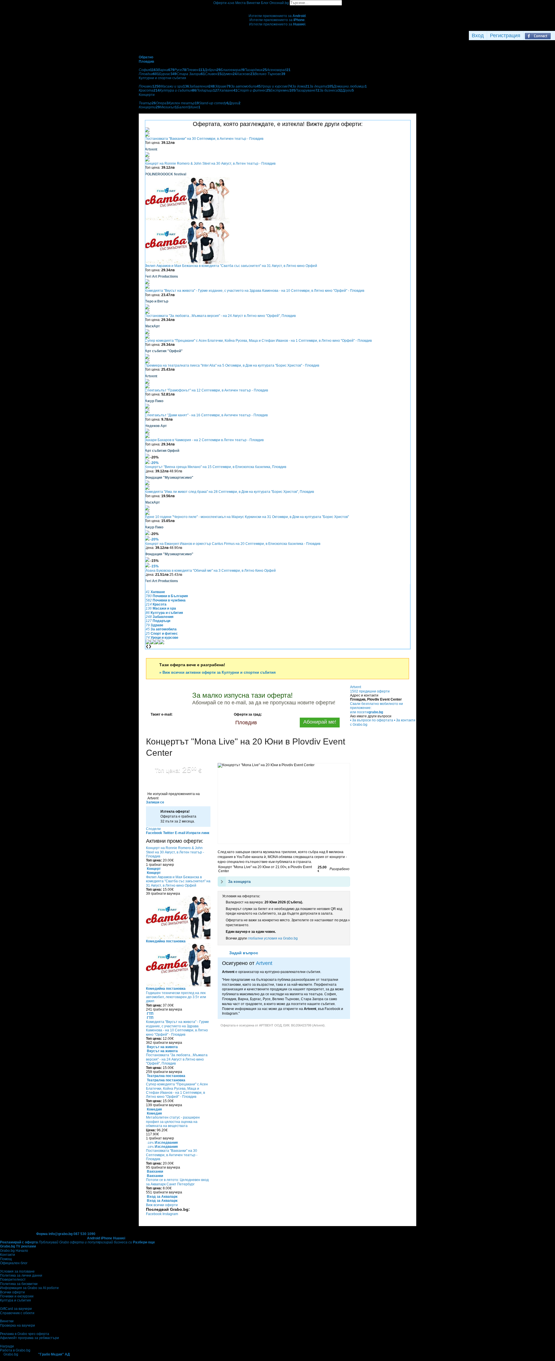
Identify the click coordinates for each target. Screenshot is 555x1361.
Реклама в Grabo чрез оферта (24, 1334)
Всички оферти (12, 1292)
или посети (366, 712)
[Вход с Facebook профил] (537, 35)
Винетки (7, 1321)
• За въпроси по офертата (371, 720)
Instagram (170, 1214)
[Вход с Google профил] (553, 35)
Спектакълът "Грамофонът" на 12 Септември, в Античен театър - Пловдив (206, 390)
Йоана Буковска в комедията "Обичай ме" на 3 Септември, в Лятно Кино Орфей (210, 571)
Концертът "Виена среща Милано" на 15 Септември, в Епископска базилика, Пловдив (215, 467)
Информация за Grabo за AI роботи (29, 1288)
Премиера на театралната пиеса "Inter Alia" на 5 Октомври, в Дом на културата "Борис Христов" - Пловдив (232, 365)
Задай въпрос (243, 952)
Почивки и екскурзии (17, 1296)
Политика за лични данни (21, 1275)
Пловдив (246, 722)
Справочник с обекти (17, 1313)
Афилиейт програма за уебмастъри (29, 1338)
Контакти (7, 1255)
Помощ (6, 1259)
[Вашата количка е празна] (277, 7)
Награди (7, 1346)
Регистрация (505, 35)
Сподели (153, 829)
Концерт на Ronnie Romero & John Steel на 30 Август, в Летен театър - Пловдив (210, 163)
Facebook (154, 1214)
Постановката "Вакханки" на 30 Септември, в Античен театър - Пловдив (204, 139)
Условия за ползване (17, 1271)
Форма (42, 1234)
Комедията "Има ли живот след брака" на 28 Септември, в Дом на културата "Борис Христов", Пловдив (229, 492)
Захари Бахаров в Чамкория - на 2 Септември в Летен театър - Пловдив (204, 440)
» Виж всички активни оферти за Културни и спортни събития (217, 672)
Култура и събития (15, 1300)
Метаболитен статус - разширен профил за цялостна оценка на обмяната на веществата (173, 1121)
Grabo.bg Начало (14, 1251)
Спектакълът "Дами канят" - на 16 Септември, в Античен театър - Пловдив (206, 415)
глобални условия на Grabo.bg (273, 938)
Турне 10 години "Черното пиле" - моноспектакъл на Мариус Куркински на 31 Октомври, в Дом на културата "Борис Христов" (247, 517)
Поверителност (13, 1280)
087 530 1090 (84, 1234)
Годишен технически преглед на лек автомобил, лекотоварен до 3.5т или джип (176, 997)
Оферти (223, 3)
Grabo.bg (10, 1354)
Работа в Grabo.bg (15, 1350)
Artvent (264, 963)
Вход (478, 35)
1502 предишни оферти (370, 691)
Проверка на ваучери (17, 1325)
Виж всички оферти (162, 1205)
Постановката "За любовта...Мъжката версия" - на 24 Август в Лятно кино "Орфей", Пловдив (220, 316)
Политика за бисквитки (19, 1284)
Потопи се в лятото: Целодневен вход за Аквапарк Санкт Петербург (177, 1182)
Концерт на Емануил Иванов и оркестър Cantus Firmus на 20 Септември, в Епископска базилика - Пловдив (232, 544)
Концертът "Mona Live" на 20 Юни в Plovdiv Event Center (245, 747)
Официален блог (13, 1263)
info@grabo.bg (61, 1234)
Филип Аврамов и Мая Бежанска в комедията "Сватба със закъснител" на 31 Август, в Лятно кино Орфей (231, 266)
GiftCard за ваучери (16, 1309)
